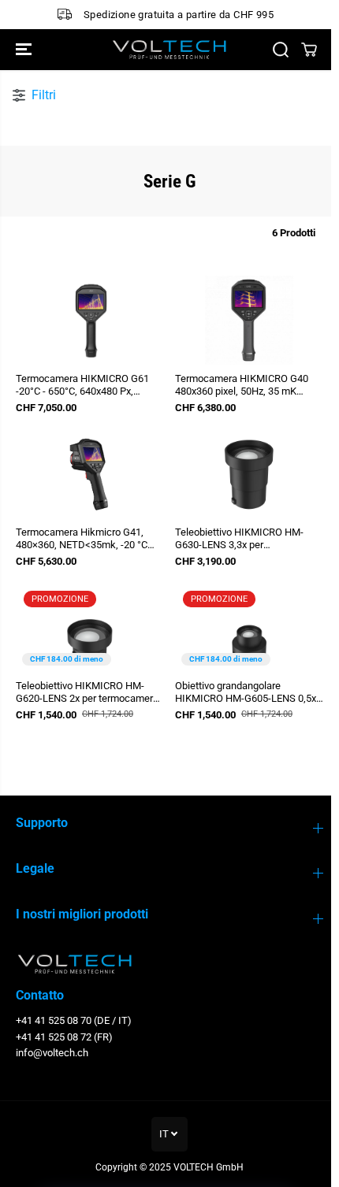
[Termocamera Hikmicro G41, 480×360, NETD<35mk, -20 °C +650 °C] (90, 473)
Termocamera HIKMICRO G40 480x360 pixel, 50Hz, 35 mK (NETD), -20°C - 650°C (241, 385)
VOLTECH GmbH (208, 1167)
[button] (25, 49)
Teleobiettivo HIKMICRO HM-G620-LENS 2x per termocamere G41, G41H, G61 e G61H (87, 692)
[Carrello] (309, 49)
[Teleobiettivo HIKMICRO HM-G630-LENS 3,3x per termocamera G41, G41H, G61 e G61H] (249, 473)
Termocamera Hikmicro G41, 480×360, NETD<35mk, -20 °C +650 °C (81, 538)
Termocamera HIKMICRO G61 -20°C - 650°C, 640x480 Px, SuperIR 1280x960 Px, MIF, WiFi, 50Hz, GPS (87, 385)
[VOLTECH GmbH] (169, 49)
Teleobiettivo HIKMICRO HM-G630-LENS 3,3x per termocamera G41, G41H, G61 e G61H (245, 538)
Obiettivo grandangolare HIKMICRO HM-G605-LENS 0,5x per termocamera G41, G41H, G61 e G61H (245, 692)
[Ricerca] (280, 49)
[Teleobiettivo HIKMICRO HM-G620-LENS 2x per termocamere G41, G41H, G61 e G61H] (90, 627)
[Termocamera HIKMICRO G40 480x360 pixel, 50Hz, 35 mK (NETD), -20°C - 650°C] (249, 320)
